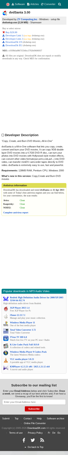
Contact (28, 418)
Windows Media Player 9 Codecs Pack (28, 352)
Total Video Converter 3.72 (23, 330)
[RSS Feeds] (42, 441)
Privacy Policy (35, 432)
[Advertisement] (34, 96)
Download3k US (14, 42)
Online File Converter (35, 423)
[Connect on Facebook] (24, 441)
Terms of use (16, 432)
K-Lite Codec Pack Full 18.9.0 (24, 344)
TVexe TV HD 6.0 (18, 337)
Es (59, 432)
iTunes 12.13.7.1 (17, 315)
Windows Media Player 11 (22, 322)
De (53, 432)
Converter (49, 4)
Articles (34, 4)
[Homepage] (8, 4)
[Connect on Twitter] (33, 441)
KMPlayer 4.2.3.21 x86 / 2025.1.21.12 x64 (30, 366)
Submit (5, 418)
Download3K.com (36, 428)
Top (16, 418)
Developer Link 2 (15, 39)
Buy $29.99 (11, 32)
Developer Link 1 (15, 35)
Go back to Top (35, 447)
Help (39, 418)
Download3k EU (14, 45)
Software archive (55, 418)
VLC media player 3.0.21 (22, 359)
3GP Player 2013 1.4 (19, 308)
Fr (49, 432)
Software (20, 4)
